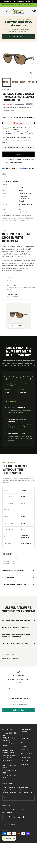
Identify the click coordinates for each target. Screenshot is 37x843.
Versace (5, 90)
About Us (24, 735)
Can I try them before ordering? (15, 643)
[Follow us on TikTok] (23, 817)
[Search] (7, 11)
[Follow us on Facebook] (4, 817)
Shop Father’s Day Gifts (18, 36)
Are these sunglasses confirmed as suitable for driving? (16, 636)
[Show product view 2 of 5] (19, 325)
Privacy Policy (25, 750)
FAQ (22, 742)
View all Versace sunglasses (10, 658)
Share (4, 174)
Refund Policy (25, 761)
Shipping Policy (25, 757)
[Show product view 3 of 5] (21, 325)
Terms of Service (26, 753)
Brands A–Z (24, 739)
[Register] (31, 798)
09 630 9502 (12, 765)
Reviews (23, 746)
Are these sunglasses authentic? (16, 620)
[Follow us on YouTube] (18, 817)
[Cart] (33, 11)
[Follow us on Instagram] (9, 817)
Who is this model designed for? (15, 628)
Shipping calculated (17, 107)
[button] (9, 838)
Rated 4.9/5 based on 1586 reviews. (21, 128)
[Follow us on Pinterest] (14, 817)
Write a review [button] (18, 710)
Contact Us (24, 765)
